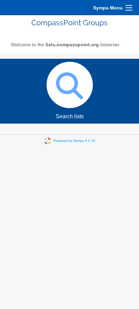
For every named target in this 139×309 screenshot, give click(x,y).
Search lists (70, 116)
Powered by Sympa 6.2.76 (74, 141)
